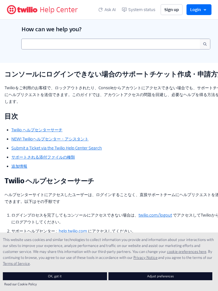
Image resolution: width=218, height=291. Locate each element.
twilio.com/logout (155, 215)
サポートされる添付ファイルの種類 (43, 157)
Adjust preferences (160, 276)
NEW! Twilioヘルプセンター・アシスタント (50, 139)
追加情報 (19, 166)
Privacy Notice (145, 257)
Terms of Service (16, 263)
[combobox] (111, 44)
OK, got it (55, 276)
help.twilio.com (73, 231)
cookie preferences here (186, 251)
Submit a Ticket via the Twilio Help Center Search (56, 148)
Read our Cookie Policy (20, 284)
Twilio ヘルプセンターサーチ (36, 129)
